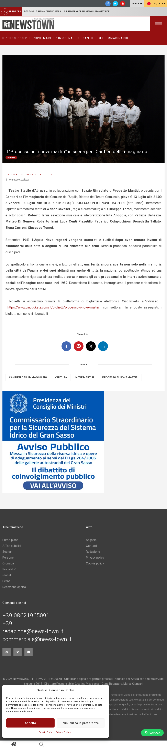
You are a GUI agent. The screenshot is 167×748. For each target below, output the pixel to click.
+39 (7, 623)
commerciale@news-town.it (36, 639)
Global (6, 575)
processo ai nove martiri (120, 377)
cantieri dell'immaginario (28, 377)
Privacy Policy (63, 732)
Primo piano (10, 540)
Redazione (93, 551)
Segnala (91, 540)
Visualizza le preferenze (81, 723)
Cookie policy (95, 563)
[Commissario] (83, 442)
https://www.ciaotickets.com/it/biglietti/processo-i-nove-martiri (52, 307)
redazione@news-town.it (32, 631)
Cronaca (8, 563)
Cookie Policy (46, 732)
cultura (61, 377)
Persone (8, 557)
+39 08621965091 (25, 615)
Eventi (6, 581)
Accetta (30, 723)
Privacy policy (95, 557)
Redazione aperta (14, 587)
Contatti (91, 546)
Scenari (7, 551)
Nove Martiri (84, 377)
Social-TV (9, 569)
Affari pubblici (11, 546)
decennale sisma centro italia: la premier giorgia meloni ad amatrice (66, 11)
